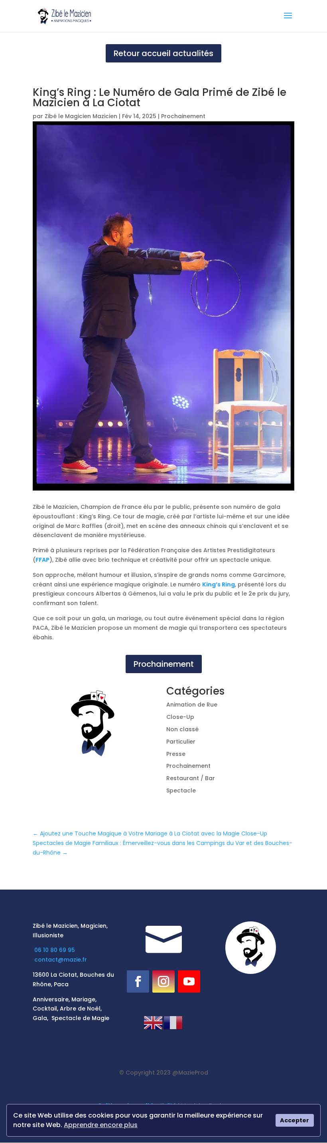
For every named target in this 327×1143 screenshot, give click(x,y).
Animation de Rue (191, 705)
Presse (175, 754)
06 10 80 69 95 (55, 950)
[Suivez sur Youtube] (189, 981)
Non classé (182, 729)
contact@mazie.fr (60, 960)
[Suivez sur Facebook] (138, 981)
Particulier (180, 742)
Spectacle (181, 790)
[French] (173, 1022)
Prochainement (183, 116)
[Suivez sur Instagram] (163, 981)
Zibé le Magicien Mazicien (81, 116)
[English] (154, 1022)
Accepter (294, 1120)
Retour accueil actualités (163, 53)
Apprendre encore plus (101, 1124)
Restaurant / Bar (190, 778)
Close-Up (180, 717)
